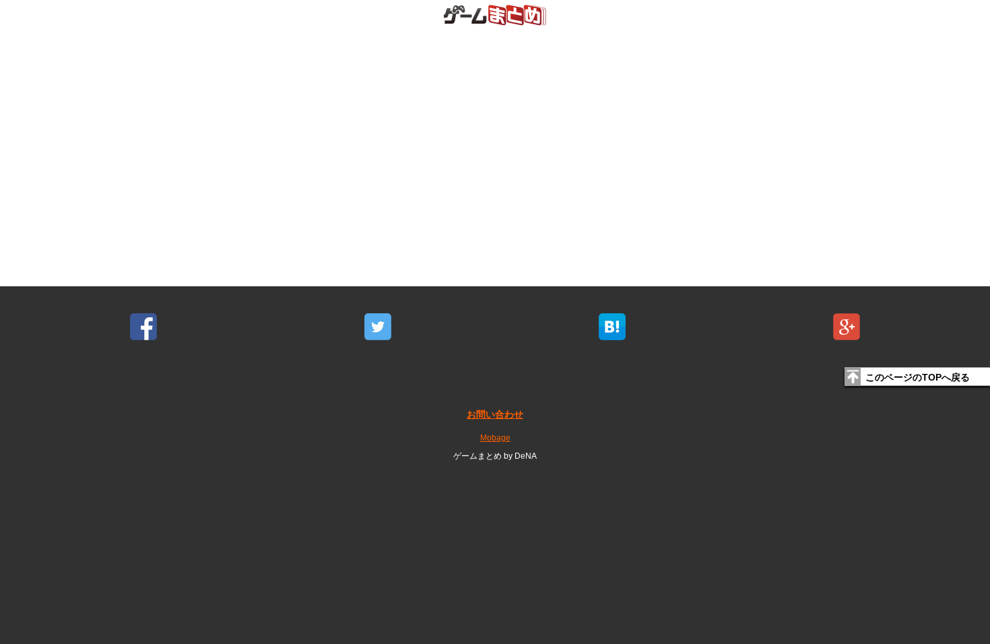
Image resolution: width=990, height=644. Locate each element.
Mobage (495, 438)
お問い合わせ (495, 414)
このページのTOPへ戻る (917, 377)
